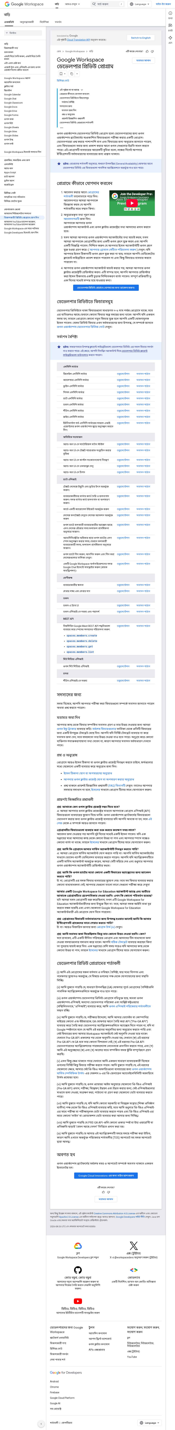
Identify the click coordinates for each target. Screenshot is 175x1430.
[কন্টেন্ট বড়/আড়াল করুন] (82, 90)
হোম (59, 51)
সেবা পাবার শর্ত (57, 1359)
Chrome (54, 1387)
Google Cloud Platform (62, 1398)
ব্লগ (128, 1337)
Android (54, 1381)
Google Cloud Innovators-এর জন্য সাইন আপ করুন (106, 1175)
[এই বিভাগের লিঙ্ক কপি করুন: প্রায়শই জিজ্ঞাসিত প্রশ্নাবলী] (96, 800)
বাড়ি (57, 4)
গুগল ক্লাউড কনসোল (99, 1344)
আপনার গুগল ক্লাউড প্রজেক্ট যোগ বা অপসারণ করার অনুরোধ (99, 779)
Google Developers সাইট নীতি (130, 1217)
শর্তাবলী (54, 1422)
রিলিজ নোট (63, 80)
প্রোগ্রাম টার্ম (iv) (106, 927)
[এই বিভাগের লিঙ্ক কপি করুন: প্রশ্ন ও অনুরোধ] (80, 755)
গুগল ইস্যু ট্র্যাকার (66, 729)
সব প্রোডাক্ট (55, 1408)
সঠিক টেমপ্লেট (119, 942)
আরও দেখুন (71, 4)
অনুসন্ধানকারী (27, 22)
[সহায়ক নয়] (152, 51)
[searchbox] (23, 33)
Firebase (54, 1392)
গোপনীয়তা (67, 1422)
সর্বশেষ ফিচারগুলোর (104, 729)
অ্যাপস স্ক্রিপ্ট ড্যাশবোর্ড (100, 1338)
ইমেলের (95, 789)
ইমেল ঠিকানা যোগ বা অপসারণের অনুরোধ (88, 773)
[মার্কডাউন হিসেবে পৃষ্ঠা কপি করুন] (72, 74)
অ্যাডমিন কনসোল (98, 1333)
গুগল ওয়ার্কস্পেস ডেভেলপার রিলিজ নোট (80, 327)
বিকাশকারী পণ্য (58, 1343)
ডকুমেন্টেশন (123, 373)
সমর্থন (58, 22)
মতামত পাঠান (143, 373)
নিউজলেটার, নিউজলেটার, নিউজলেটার (140, 1344)
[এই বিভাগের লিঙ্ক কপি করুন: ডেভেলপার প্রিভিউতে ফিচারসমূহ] (116, 302)
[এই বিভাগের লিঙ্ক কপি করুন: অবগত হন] (78, 1155)
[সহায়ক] (147, 51)
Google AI (55, 1403)
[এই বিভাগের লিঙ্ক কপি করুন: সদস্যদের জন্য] (84, 695)
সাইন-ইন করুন (163, 4)
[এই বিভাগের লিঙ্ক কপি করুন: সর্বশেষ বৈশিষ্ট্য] (81, 337)
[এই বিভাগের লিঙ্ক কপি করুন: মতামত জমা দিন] (83, 718)
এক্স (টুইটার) (133, 1351)
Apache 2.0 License (68, 1217)
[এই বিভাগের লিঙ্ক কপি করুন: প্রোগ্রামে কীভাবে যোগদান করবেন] (116, 184)
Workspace (34, 4)
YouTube (132, 1357)
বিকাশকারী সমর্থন (59, 1354)
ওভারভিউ (9, 22)
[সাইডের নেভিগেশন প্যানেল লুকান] (41, 1423)
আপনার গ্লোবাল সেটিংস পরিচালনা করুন (113, 249)
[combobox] (108, 4)
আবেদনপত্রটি (71, 219)
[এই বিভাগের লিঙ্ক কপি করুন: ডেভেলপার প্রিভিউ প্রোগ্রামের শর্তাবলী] (123, 964)
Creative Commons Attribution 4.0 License (114, 1213)
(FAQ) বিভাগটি (116, 785)
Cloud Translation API (78, 39)
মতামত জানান (143, 60)
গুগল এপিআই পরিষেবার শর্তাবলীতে (130, 1006)
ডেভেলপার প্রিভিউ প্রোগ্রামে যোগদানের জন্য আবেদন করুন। (106, 287)
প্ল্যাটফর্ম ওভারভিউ (59, 1337)
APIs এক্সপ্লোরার (97, 1349)
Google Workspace (75, 51)
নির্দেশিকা (44, 22)
